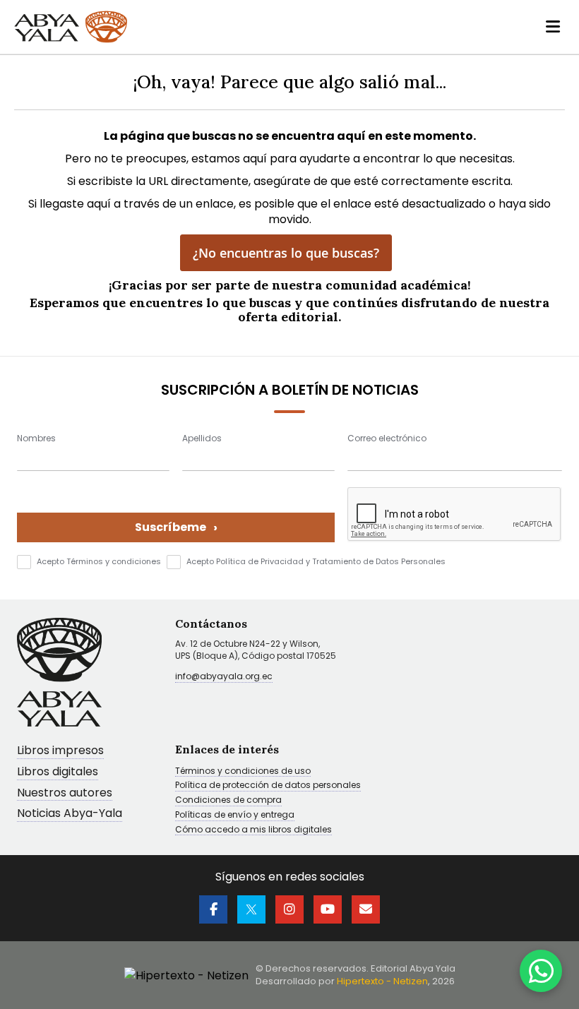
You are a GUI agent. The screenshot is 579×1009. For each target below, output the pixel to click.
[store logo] (70, 27)
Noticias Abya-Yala (69, 813)
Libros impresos (60, 751)
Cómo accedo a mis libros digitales (253, 829)
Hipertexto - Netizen (382, 981)
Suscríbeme (176, 527)
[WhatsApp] (541, 971)
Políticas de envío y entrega (234, 814)
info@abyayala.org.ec (224, 676)
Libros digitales (57, 772)
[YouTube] (328, 909)
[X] (251, 909)
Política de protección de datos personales (268, 785)
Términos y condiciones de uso (243, 771)
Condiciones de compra (228, 800)
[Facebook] (213, 909)
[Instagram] (289, 909)
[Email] (366, 909)
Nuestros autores (64, 793)
